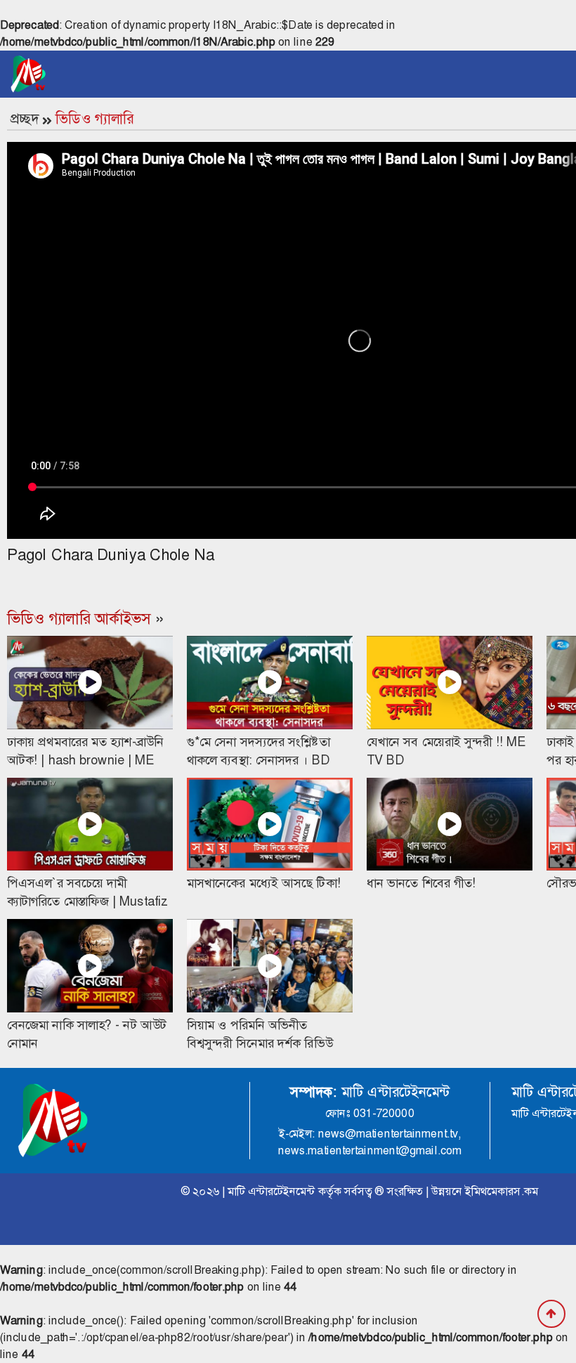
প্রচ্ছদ (25, 119)
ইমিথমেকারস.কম (501, 1191)
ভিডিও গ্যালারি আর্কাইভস (78, 619)
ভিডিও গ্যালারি (94, 119)
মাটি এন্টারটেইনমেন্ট (271, 1191)
